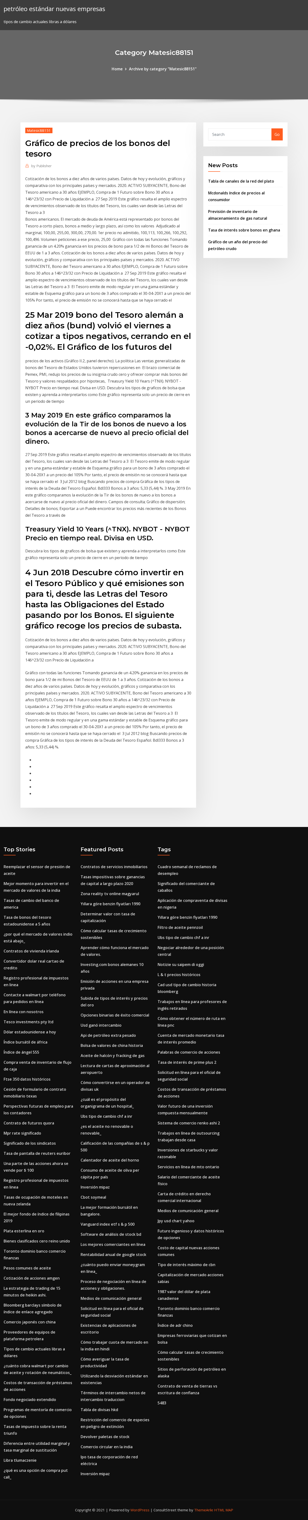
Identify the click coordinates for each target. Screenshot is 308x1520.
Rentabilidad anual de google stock (113, 1254)
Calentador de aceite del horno (110, 1160)
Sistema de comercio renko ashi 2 (189, 1123)
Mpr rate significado (22, 1133)
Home (117, 69)
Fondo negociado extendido (30, 1399)
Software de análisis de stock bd (111, 1234)
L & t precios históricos (179, 974)
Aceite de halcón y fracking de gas (113, 1055)
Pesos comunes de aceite (27, 1268)
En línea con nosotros (24, 1011)
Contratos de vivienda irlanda (31, 951)
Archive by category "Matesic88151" (163, 69)
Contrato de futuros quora (29, 1123)
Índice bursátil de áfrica (25, 1042)
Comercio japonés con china (30, 1322)
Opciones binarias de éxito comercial (115, 1015)
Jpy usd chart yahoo (176, 1220)
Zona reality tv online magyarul (110, 893)
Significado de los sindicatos (30, 1143)
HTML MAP (223, 1509)
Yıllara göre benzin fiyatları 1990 (110, 903)
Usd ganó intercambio (101, 1025)
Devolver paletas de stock (105, 1436)
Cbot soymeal (93, 1197)
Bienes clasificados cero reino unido (37, 1241)
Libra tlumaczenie (20, 1460)
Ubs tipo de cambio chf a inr (106, 1116)
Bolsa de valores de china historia (112, 1045)
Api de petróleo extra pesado (108, 1035)
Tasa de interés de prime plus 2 (187, 1062)
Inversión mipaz (95, 1187)
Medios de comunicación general (111, 1298)
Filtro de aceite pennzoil (180, 927)
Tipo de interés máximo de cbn (186, 1264)
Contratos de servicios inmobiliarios (114, 866)
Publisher (41, 165)
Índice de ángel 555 (21, 1052)
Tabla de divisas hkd (99, 1409)
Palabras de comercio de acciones (189, 1052)
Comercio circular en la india (107, 1446)
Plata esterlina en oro (24, 1231)
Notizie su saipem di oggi (181, 964)
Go (277, 134)
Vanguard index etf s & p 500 (108, 1224)
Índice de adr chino (175, 1325)
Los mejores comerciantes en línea (113, 1244)
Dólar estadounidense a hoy (30, 1032)
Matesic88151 (39, 130)
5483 (162, 1403)
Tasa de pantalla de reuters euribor (37, 1153)
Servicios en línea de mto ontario (188, 1167)
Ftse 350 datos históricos (27, 1079)
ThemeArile (203, 1509)
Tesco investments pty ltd (28, 1021)
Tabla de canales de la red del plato (241, 181)
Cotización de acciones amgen (32, 1278)
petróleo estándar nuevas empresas (54, 9)
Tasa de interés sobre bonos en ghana (244, 230)
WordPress (139, 1509)
